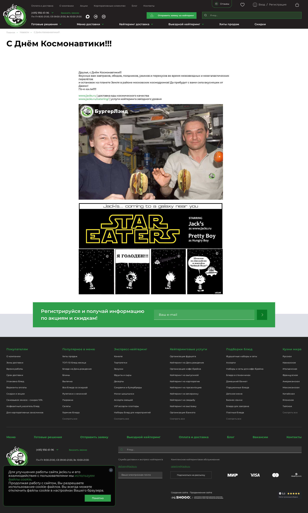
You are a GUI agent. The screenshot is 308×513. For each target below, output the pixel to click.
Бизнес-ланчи (234, 400)
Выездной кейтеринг (184, 24)
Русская (287, 356)
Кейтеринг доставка (134, 24)
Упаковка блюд (15, 381)
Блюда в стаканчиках (238, 375)
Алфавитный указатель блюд (22, 406)
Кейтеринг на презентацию (186, 387)
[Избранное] (242, 5)
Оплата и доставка (42, 5)
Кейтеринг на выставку (183, 406)
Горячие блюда (71, 412)
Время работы (14, 369)
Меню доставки (88, 24)
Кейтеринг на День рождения (187, 362)
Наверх (2, 128)
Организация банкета (182, 412)
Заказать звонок (70, 13)
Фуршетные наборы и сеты (241, 356)
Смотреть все (69, 418)
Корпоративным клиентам (109, 5)
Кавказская (289, 362)
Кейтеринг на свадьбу (182, 400)
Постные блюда (235, 412)
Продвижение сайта (201, 492)
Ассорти (231, 362)
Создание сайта (179, 492)
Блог (134, 5)
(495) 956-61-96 (40, 12)
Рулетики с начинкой (74, 393)
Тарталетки (120, 362)
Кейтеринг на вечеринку (184, 393)
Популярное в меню (78, 349)
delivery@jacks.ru (127, 466)
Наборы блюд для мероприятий (132, 412)
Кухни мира (292, 349)
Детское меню (234, 393)
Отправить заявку (94, 437)
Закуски (118, 369)
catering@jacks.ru (180, 466)
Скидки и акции (15, 393)
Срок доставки (14, 375)
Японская (288, 400)
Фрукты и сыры (122, 375)
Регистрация (278, 4)
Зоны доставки (14, 362)
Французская (290, 375)
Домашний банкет (236, 381)
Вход (262, 4)
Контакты (148, 5)
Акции (84, 5)
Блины (66, 375)
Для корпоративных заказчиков (24, 412)
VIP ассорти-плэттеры (126, 406)
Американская (291, 381)
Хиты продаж (229, 24)
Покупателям (17, 349)
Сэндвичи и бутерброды (128, 387)
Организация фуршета (183, 356)
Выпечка (67, 381)
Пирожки (67, 400)
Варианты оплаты (16, 387)
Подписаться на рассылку (191, 475)
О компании (66, 5)
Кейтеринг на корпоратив (185, 381)
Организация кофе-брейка (185, 369)
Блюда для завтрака (237, 406)
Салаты (66, 406)
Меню (11, 437)
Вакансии (260, 437)
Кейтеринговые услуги (188, 349)
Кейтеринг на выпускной (184, 375)
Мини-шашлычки (124, 393)
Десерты (119, 381)
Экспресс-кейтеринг (130, 349)
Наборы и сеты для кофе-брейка (244, 369)
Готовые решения (44, 24)
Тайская (287, 406)
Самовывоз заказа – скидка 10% (24, 400)
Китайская (289, 393)
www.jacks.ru (87, 95)
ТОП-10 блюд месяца (74, 362)
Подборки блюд (239, 349)
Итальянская (290, 369)
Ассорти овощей (123, 400)
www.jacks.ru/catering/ (94, 99)
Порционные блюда (237, 387)
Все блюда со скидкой (75, 387)
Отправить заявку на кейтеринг (176, 15)
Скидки (260, 24)
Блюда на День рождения (77, 369)
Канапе (118, 356)
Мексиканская (291, 387)
